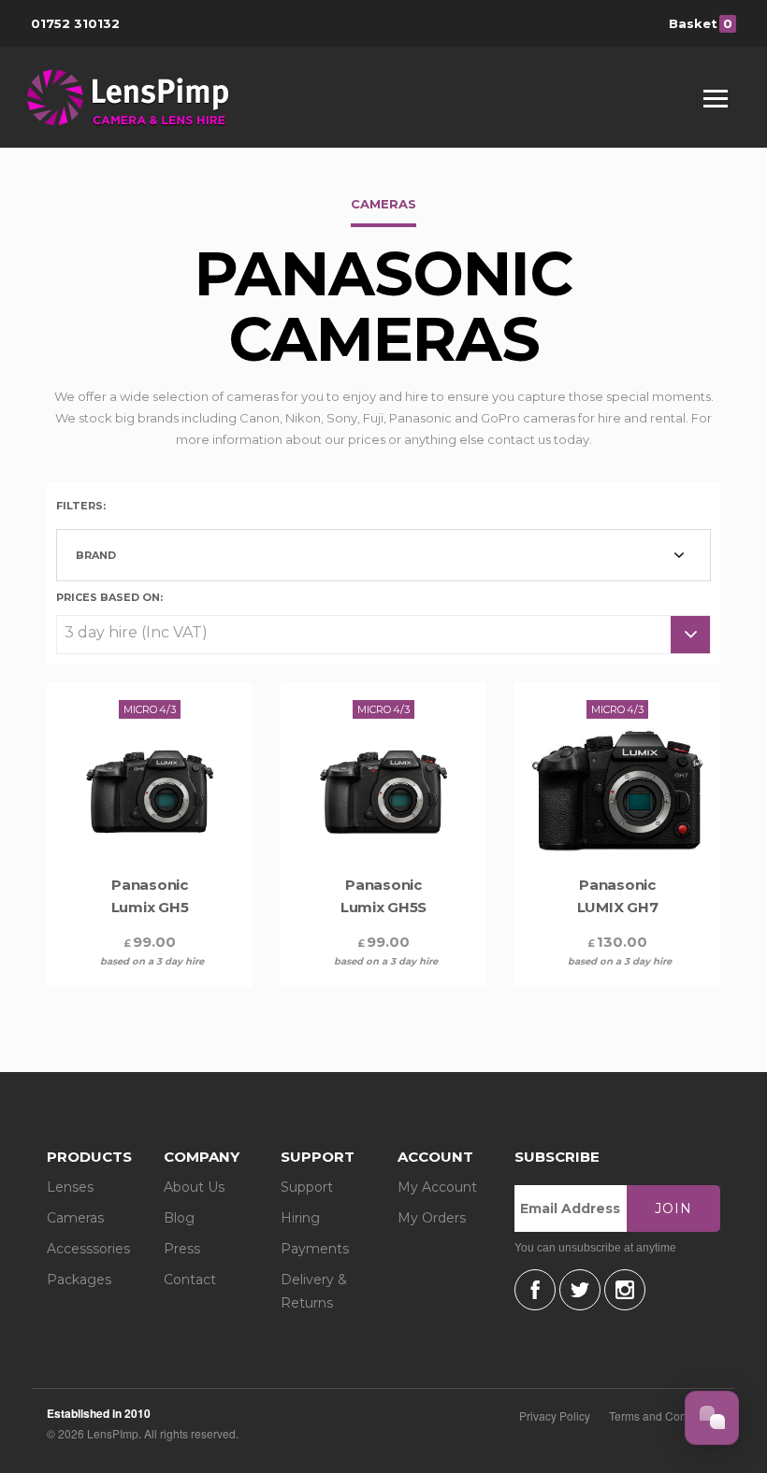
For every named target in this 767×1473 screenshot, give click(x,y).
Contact (190, 1279)
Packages (79, 1279)
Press (182, 1248)
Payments (315, 1248)
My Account (437, 1187)
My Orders (432, 1217)
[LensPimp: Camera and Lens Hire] (141, 97)
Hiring (300, 1217)
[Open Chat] (712, 1418)
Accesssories (88, 1248)
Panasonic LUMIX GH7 (617, 896)
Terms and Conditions (664, 1415)
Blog (179, 1217)
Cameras (75, 1217)
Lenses (70, 1187)
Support (307, 1187)
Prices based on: (109, 596)
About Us (194, 1187)
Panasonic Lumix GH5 (150, 896)
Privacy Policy (554, 1415)
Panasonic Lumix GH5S (383, 896)
